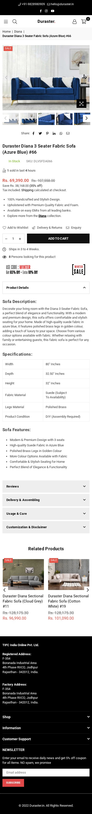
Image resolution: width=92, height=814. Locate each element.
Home (6, 31)
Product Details (17, 287)
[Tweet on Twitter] (40, 133)
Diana (18, 31)
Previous (6, 77)
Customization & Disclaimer (26, 527)
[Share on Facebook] (34, 133)
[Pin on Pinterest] (47, 133)
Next (86, 77)
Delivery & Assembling (22, 500)
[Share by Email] (68, 133)
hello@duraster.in (62, 4)
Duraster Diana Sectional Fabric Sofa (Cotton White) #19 (68, 601)
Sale (8, 48)
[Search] (14, 21)
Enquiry (75, 227)
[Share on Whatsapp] (61, 133)
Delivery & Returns (49, 227)
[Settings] (74, 21)
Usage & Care (16, 513)
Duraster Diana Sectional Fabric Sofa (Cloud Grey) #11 (23, 601)
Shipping (27, 190)
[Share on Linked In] (54, 133)
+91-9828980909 (33, 4)
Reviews (12, 486)
